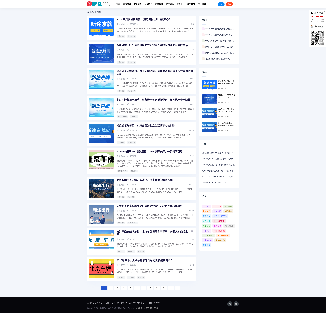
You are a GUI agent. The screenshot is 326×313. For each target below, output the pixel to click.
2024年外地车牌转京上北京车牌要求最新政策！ (221, 35)
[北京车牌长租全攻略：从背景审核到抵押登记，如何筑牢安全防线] (101, 107)
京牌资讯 (127, 4)
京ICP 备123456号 (143, 308)
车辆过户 (206, 231)
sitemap (157, 302)
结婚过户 (217, 206)
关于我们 (202, 4)
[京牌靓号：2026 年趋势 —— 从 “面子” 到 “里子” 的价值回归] (209, 99)
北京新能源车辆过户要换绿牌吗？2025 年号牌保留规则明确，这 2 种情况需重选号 (221, 59)
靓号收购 (228, 206)
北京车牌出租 (122, 117)
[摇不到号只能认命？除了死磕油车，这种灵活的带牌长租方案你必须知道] (101, 79)
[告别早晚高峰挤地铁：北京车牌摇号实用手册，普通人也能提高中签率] (101, 239)
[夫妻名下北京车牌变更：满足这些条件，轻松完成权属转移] (101, 214)
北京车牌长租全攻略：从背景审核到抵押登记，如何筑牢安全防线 (153, 99)
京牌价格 (159, 4)
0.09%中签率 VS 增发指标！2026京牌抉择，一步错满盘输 (150, 151)
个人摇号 (121, 277)
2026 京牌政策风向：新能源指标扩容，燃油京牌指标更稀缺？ (219, 165)
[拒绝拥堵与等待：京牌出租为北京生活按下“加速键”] (101, 133)
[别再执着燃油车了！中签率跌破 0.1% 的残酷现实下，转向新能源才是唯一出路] (209, 127)
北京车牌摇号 (122, 171)
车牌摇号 (131, 251)
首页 (118, 4)
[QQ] (236, 303)
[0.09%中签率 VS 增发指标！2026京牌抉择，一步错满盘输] (101, 159)
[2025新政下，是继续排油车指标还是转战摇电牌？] (101, 268)
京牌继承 (206, 245)
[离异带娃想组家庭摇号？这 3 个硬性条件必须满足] (209, 85)
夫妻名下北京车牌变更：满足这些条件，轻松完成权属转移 (150, 206)
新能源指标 (229, 226)
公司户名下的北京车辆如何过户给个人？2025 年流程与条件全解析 (221, 47)
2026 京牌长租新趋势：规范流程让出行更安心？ (144, 19)
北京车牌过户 (132, 223)
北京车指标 (207, 240)
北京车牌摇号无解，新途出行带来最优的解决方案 (145, 180)
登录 (221, 4)
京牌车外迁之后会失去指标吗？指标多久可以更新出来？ (221, 53)
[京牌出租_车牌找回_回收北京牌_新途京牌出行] (100, 4)
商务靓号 (191, 4)
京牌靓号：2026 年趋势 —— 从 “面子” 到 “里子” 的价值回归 (227, 97)
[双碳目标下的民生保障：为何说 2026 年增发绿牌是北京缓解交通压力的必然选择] (209, 113)
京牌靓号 (206, 216)
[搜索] (236, 4)
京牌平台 (180, 4)
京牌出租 (121, 36)
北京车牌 (131, 197)
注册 (229, 4)
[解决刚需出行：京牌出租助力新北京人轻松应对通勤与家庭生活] (101, 53)
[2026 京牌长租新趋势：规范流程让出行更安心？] (101, 27)
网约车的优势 (219, 231)
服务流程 (137, 4)
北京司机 (170, 4)
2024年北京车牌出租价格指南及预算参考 (221, 29)
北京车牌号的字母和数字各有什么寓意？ (221, 41)
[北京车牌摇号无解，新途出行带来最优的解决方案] (101, 188)
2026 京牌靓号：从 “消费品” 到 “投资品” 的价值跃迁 (219, 183)
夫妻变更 (206, 226)
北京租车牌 (131, 36)
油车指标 (131, 277)
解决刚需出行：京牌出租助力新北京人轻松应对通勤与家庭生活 (152, 45)
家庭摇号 (217, 226)
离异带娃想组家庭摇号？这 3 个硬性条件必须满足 (227, 83)
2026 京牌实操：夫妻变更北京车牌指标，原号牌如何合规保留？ (219, 159)
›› (177, 288)
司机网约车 (154, 308)
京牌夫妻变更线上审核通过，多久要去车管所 (219, 153)
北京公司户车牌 (220, 216)
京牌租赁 (206, 211)
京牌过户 (228, 211)
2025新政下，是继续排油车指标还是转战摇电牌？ (145, 260)
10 (164, 288)
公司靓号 (148, 4)
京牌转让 (206, 221)
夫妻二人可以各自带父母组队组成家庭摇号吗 (219, 177)
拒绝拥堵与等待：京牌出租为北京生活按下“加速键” (146, 125)
